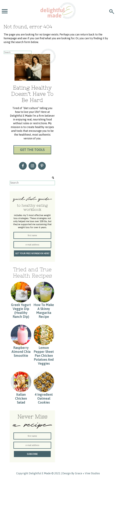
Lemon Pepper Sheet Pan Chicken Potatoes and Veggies (44, 355)
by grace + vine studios (85, 473)
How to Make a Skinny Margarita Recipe (44, 311)
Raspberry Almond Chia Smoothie (21, 352)
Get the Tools (32, 150)
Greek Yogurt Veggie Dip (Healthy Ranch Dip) (21, 311)
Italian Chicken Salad (21, 398)
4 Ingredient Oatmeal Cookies (44, 398)
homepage (10, 38)
